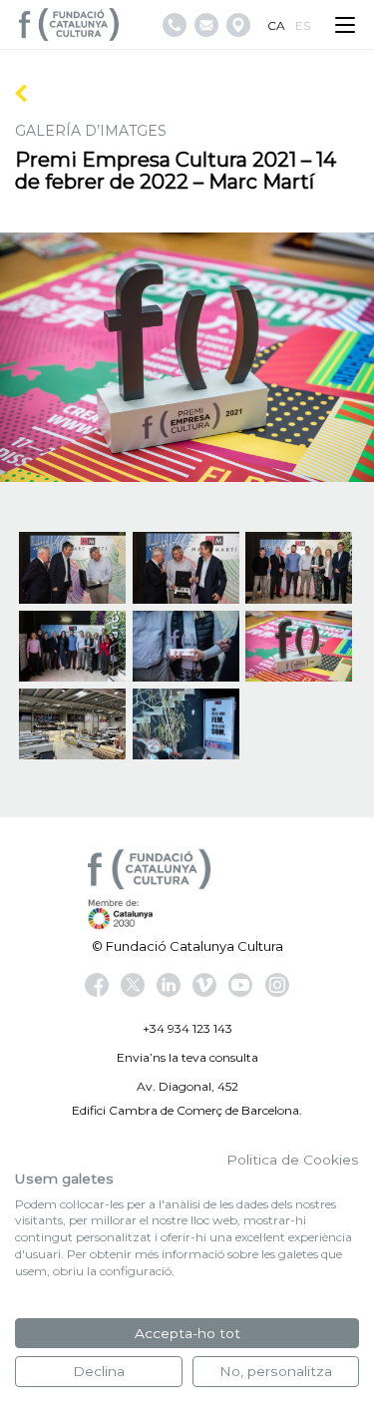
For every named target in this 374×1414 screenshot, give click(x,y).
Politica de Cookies (292, 1160)
